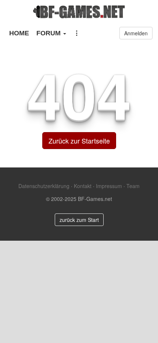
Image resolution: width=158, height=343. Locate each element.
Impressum (109, 186)
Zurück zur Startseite (79, 140)
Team (133, 186)
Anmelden (136, 33)
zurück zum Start (79, 219)
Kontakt (82, 186)
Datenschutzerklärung (43, 186)
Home (19, 33)
